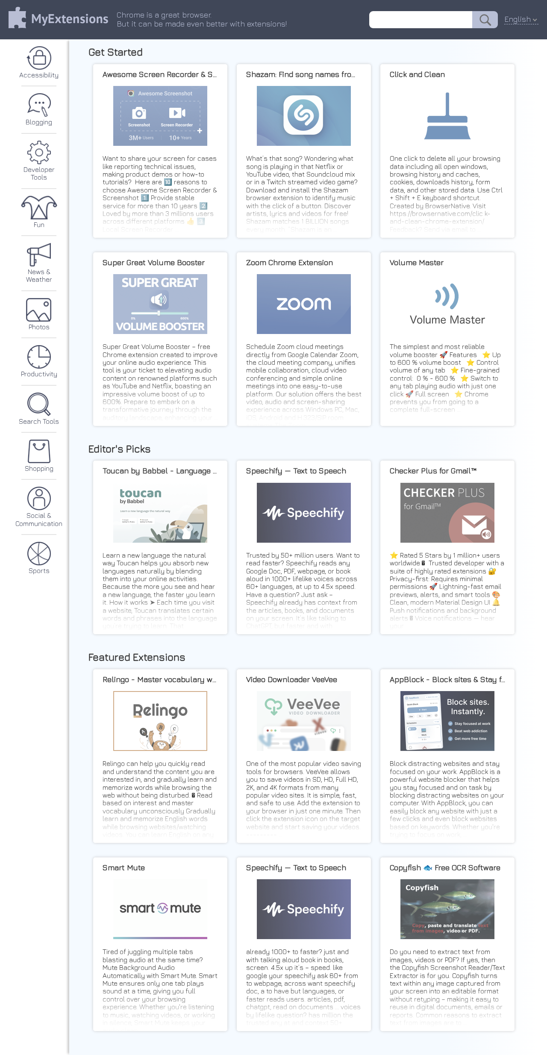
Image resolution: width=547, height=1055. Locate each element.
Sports (39, 570)
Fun (39, 224)
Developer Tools (39, 173)
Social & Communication (38, 519)
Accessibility (39, 75)
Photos (39, 327)
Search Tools (39, 421)
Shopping (39, 468)
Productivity (39, 374)
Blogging (39, 122)
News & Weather (39, 275)
